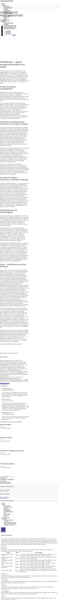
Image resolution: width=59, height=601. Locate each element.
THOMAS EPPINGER (8, 520)
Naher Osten (7, 514)
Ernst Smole (4, 19)
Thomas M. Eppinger (6, 428)
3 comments (3, 478)
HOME (3, 3)
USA (5, 512)
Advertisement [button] (4, 589)
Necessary (4, 547)
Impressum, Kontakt (4, 490)
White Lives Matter (5, 424)
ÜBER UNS (4, 518)
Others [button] (2, 595)
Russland (6, 515)
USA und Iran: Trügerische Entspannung (12, 450)
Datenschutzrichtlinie (4, 498)
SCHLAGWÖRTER (8, 7)
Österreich (7, 10)
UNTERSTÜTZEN (6, 517)
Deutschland (7, 510)
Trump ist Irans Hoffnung (7, 463)
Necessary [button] (3, 545)
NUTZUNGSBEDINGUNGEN (10, 522)
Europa (6, 9)
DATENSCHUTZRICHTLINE (10, 523)
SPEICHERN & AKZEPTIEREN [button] (9, 599)
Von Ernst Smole (4, 476)
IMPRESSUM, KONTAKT (9, 524)
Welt (5, 516)
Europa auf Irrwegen (6, 437)
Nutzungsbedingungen (4, 497)
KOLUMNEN (6, 6)
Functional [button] (3, 573)
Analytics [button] (3, 584)
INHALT (4, 5)
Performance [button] (4, 578)
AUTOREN (6, 521)
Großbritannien (8, 511)
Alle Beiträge (4, 383)
